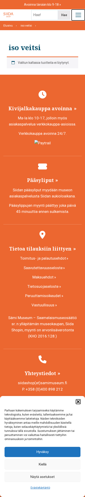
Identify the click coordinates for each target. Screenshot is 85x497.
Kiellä (42, 464)
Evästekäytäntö (40, 487)
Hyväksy (42, 452)
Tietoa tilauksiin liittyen (41, 249)
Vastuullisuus (43, 305)
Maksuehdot (42, 277)
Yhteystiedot (41, 373)
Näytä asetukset (42, 477)
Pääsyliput (41, 180)
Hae (64, 15)
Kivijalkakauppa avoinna (40, 108)
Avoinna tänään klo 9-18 (41, 4)
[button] (78, 401)
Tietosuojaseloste (42, 286)
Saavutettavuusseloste (43, 268)
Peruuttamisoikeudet (43, 295)
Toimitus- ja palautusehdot (43, 258)
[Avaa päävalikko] (78, 15)
